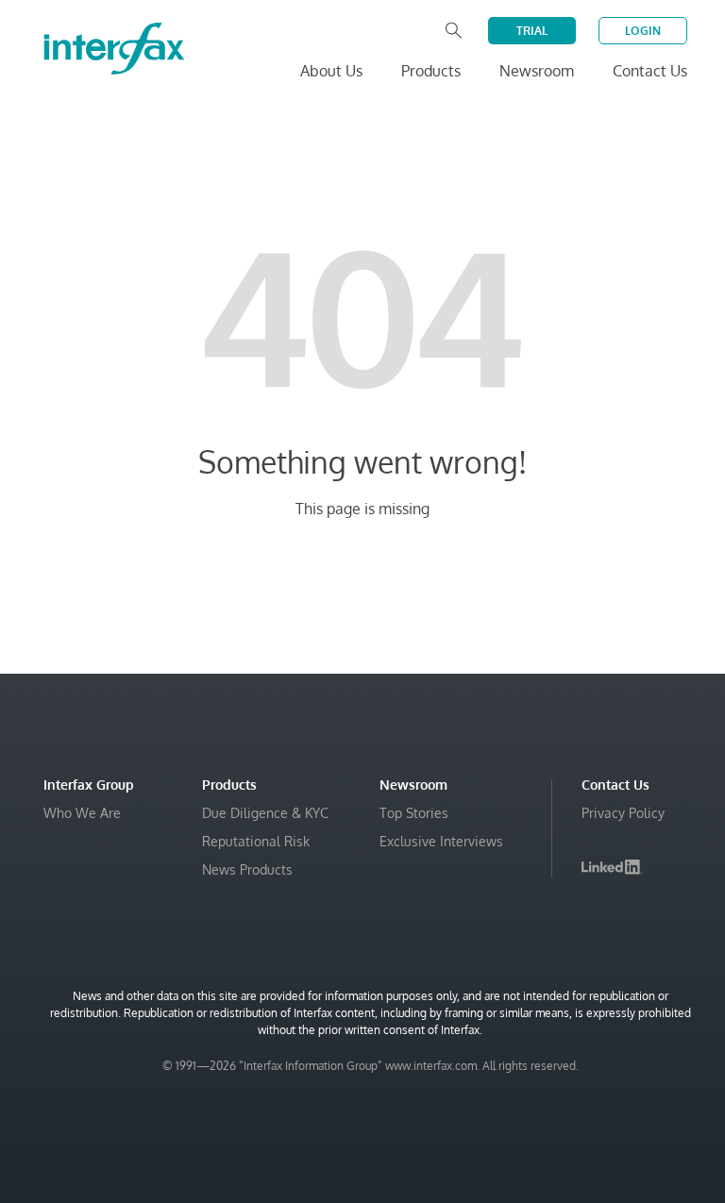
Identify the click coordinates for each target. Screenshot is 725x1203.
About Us (331, 70)
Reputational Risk (256, 841)
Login (643, 31)
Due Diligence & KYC (265, 813)
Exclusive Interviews (441, 841)
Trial (532, 31)
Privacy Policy (623, 813)
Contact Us (650, 70)
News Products (247, 869)
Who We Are (82, 813)
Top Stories (413, 813)
